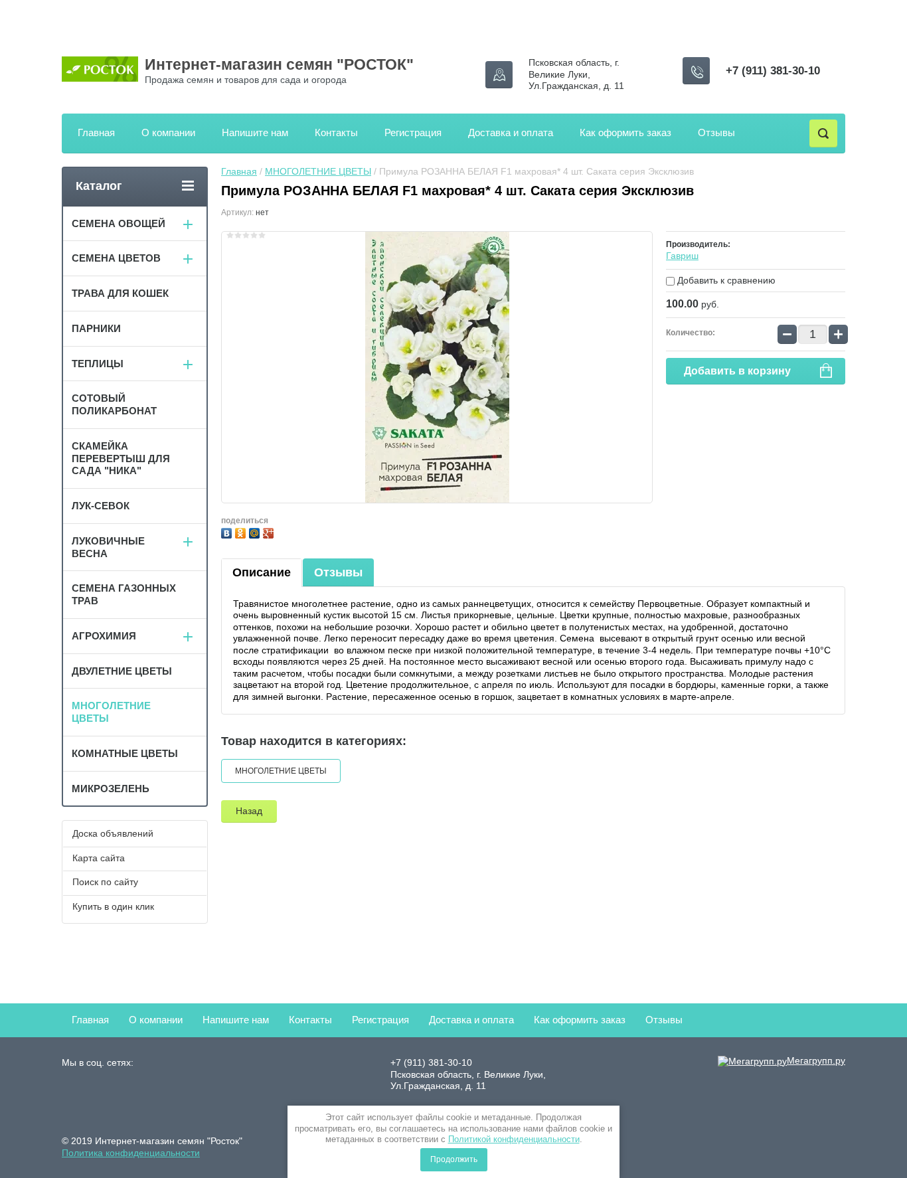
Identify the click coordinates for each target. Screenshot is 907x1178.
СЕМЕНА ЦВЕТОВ (116, 258)
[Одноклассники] (242, 532)
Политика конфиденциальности (131, 1152)
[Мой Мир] (256, 532)
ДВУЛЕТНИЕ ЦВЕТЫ (122, 671)
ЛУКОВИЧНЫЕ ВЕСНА (108, 547)
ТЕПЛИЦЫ (98, 363)
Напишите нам (255, 132)
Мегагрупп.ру (816, 1060)
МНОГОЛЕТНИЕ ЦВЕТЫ (318, 171)
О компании (168, 132)
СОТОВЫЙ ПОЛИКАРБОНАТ (114, 404)
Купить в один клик (113, 906)
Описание (261, 572)
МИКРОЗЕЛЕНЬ (110, 788)
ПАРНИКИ (96, 328)
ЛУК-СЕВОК (100, 505)
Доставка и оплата (510, 132)
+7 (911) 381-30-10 (773, 70)
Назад (249, 810)
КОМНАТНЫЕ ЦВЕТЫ (125, 753)
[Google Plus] (270, 532)
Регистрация (413, 132)
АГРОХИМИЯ (104, 635)
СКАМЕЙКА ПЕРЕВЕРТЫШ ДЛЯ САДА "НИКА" (121, 458)
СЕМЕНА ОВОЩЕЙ (118, 223)
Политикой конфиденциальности (514, 1139)
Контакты (336, 132)
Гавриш (682, 255)
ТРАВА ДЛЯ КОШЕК (120, 293)
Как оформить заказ (625, 132)
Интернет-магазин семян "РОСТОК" (279, 64)
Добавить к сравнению (725, 280)
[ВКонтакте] (228, 532)
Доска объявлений (112, 833)
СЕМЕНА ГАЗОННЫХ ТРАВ (124, 594)
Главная (96, 132)
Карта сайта (98, 858)
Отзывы (716, 132)
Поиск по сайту (105, 882)
